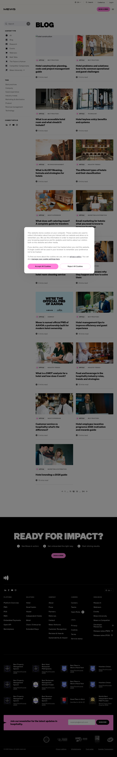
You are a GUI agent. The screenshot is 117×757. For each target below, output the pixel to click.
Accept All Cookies (43, 266)
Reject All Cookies (75, 266)
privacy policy (75, 257)
